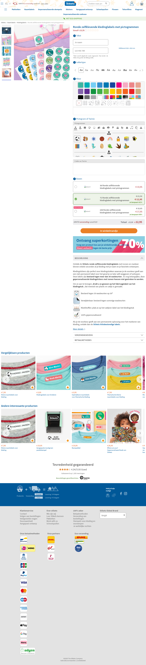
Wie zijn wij (51, 513)
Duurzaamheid (26, 521)
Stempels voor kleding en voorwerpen (84, 522)
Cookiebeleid (81, 661)
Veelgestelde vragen (28, 518)
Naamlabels (11, 22)
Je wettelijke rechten (82, 526)
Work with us (52, 521)
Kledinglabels (21, 22)
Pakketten (51, 518)
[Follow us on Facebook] (121, 493)
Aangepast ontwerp (28, 523)
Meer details (78, 329)
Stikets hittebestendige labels (106, 324)
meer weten (44, 3)
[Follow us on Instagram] (125, 493)
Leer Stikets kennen (55, 516)
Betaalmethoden (80, 513)
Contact (23, 513)
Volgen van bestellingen (30, 516)
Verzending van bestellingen (79, 517)
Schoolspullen (53, 523)
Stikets (3, 22)
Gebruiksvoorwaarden (68, 661)
